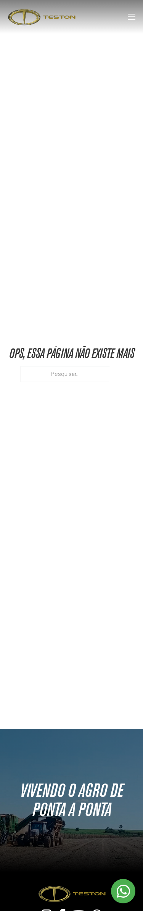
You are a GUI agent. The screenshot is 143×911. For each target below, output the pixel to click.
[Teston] (72, 893)
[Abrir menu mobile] (131, 17)
